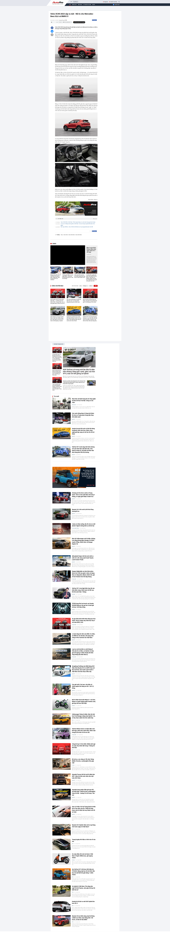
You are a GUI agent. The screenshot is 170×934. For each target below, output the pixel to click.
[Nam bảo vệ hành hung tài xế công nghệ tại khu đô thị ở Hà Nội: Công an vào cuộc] (61, 403)
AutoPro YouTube (113, 1)
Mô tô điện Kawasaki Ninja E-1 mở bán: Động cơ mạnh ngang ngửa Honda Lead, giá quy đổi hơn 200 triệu (84, 701)
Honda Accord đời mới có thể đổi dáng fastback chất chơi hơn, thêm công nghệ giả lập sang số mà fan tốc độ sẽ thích (74, 318)
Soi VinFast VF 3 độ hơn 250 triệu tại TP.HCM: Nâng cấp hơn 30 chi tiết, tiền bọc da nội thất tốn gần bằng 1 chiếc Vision (87, 473)
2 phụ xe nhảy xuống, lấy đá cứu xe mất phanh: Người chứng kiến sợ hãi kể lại (83, 524)
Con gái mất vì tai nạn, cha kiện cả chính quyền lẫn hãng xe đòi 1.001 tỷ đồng (83, 686)
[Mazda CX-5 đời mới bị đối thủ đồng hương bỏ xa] (61, 514)
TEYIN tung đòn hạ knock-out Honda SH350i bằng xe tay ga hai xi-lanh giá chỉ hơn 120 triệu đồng (83, 605)
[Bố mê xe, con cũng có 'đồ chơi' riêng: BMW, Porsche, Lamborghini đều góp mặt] (61, 763)
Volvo (62, 234)
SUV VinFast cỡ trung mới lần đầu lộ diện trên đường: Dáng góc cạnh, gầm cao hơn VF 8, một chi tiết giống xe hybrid (57, 318)
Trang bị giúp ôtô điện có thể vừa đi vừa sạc (83, 840)
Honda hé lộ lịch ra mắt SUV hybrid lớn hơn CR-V (83, 902)
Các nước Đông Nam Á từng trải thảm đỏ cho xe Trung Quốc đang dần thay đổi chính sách (74, 300)
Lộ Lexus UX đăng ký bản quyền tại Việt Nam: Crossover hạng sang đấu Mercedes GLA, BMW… (78, 224)
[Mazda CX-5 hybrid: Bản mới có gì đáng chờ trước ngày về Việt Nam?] (61, 829)
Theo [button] (76, 218)
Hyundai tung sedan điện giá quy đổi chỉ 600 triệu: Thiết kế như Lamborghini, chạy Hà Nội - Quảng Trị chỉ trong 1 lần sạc (83, 792)
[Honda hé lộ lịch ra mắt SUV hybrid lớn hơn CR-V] (61, 906)
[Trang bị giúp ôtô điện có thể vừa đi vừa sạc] (61, 844)
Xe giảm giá (75, 1)
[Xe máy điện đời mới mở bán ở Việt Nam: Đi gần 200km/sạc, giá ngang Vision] (61, 858)
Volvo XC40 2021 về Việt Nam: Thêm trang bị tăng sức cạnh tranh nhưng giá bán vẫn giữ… (78, 222)
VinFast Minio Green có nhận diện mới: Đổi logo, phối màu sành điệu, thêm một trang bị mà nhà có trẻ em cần (83, 730)
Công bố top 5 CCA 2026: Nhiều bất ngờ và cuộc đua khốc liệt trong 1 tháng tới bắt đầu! (83, 745)
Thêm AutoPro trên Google (79, 22)
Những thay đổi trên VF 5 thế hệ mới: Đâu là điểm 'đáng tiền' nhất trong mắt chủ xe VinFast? (55, 277)
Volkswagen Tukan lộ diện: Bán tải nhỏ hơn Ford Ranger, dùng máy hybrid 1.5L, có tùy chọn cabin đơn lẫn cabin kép (83, 715)
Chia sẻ (94, 20)
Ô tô (70, 4)
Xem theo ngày (75, 285)
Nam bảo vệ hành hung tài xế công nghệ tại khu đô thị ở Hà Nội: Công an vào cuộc (84, 400)
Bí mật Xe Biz (117, 4)
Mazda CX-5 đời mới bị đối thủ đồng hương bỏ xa (82, 510)
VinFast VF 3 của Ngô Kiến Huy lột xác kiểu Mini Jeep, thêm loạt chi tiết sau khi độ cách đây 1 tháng (83, 589)
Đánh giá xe (74, 4)
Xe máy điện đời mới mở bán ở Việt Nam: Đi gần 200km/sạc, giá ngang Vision (82, 855)
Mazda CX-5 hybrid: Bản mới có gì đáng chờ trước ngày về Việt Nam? (83, 825)
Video (54, 243)
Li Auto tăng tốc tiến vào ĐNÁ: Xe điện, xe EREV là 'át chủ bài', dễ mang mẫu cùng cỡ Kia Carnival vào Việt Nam (83, 635)
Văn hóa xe (80, 4)
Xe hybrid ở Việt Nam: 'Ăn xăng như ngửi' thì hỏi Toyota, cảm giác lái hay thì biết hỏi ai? (83, 887)
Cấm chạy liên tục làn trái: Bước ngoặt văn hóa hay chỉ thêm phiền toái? (79, 276)
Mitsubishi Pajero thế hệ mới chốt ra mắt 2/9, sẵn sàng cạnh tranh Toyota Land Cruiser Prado (82, 557)
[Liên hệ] (52, 34)
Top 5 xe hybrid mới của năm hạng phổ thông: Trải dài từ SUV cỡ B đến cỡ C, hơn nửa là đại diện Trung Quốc (57, 386)
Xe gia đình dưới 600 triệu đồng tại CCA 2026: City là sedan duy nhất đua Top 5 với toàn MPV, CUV (83, 620)
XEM (96, 285)
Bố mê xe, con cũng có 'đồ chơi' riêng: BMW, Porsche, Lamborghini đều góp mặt (83, 760)
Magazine (106, 1)
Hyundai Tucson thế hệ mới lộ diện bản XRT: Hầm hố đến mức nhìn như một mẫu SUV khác (83, 776)
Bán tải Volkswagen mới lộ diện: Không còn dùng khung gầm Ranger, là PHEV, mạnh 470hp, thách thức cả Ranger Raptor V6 (83, 540)
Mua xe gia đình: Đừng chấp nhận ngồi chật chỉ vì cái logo (91, 250)
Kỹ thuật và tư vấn (87, 4)
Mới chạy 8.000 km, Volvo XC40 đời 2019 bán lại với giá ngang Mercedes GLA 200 (77, 226)
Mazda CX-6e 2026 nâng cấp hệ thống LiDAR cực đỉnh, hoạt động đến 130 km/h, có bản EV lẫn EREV (83, 917)
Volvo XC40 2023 (71, 234)
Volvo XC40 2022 (78, 234)
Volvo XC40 (65, 234)
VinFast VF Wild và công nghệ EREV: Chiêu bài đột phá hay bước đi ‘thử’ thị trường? (67, 276)
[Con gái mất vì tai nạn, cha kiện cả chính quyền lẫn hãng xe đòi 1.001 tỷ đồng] (61, 689)
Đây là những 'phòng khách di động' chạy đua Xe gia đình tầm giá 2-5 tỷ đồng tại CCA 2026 (90, 300)
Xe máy (93, 4)
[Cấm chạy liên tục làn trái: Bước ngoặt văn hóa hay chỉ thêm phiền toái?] (79, 269)
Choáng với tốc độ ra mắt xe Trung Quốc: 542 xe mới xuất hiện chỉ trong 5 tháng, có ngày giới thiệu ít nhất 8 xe (83, 494)
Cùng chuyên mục (57, 285)
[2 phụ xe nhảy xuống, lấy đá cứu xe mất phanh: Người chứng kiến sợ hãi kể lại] (61, 528)
